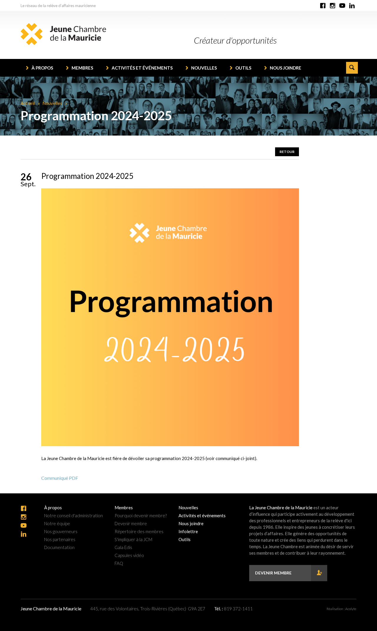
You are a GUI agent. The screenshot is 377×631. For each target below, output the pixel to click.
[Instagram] (332, 6)
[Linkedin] (352, 6)
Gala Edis (123, 547)
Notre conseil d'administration (73, 515)
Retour (287, 151)
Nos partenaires (59, 539)
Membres (82, 67)
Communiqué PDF (59, 478)
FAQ (119, 563)
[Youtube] (342, 6)
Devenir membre (131, 523)
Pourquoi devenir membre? (141, 515)
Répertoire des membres (139, 531)
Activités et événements (142, 67)
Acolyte (350, 609)
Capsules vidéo (129, 555)
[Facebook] (323, 6)
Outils (243, 67)
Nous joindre (285, 67)
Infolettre (188, 531)
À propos (42, 67)
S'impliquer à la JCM (133, 539)
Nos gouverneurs (60, 531)
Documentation (59, 547)
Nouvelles (204, 67)
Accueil (28, 103)
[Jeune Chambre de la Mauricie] (63, 34)
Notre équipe (57, 523)
